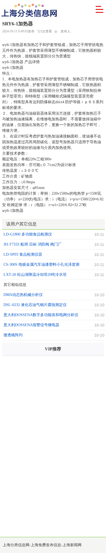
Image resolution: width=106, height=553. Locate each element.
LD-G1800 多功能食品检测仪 (28, 234)
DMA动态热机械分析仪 (23, 295)
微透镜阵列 (13, 335)
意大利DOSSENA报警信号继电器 (31, 325)
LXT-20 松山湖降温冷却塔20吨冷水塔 (35, 275)
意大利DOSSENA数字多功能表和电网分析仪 (41, 315)
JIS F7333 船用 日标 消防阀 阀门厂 (33, 244)
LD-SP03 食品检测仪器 (23, 254)
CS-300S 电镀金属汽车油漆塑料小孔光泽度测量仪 (41, 265)
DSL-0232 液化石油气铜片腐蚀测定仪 (35, 305)
